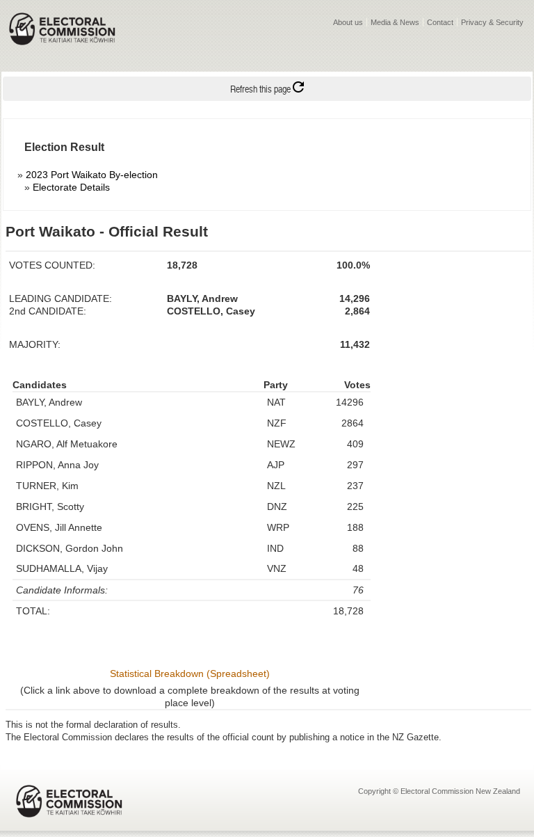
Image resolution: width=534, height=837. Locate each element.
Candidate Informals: (62, 590)
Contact (440, 22)
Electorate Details (71, 187)
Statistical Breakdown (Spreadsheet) (190, 673)
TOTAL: (33, 610)
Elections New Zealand (62, 39)
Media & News (395, 22)
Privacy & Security (492, 22)
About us (348, 22)
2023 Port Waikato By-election (92, 174)
